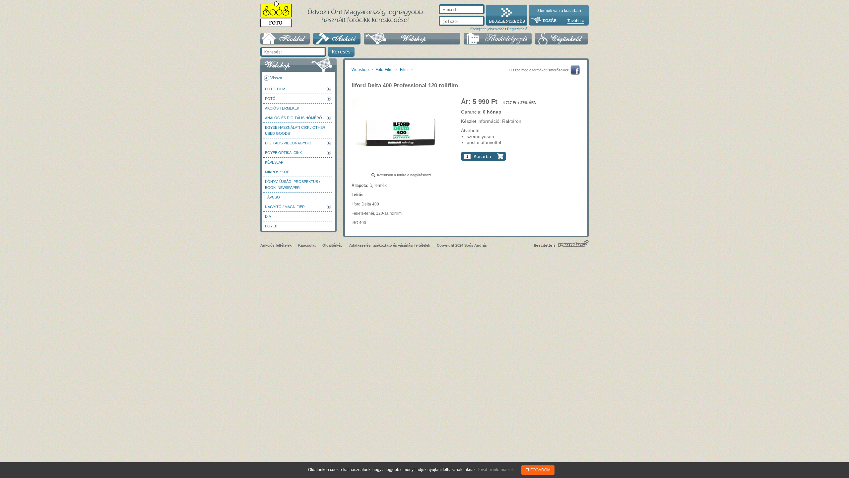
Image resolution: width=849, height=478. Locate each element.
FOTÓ (270, 99)
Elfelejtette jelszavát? (487, 29)
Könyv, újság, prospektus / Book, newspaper (292, 185)
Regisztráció (517, 29)
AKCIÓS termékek (282, 108)
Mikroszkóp (277, 172)
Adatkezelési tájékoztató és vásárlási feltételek (389, 245)
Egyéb (271, 226)
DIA (268, 216)
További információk (496, 469)
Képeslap (274, 162)
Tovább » (575, 21)
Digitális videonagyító (288, 143)
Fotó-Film (275, 89)
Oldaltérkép (332, 245)
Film (404, 69)
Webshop (360, 69)
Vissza (276, 78)
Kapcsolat (307, 245)
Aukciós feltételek (276, 245)
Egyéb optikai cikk (283, 153)
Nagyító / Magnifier (285, 207)
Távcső (272, 197)
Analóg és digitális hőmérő (293, 118)
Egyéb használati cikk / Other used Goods (295, 130)
